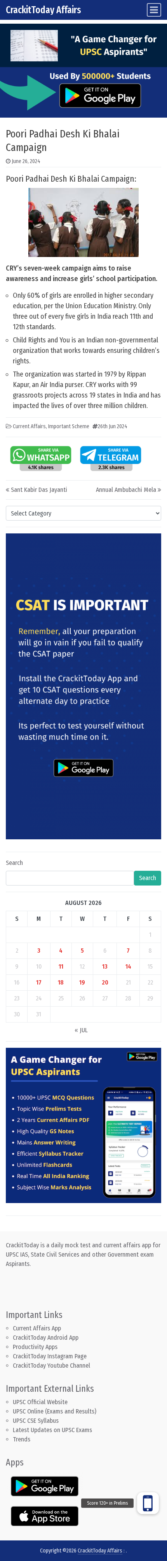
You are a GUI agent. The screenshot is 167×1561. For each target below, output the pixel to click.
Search (14, 862)
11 (61, 966)
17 (39, 982)
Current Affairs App (37, 1328)
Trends (21, 1439)
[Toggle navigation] (154, 10)
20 (105, 982)
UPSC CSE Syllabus (36, 1420)
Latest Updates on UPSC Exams (52, 1430)
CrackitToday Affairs (43, 10)
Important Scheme (68, 426)
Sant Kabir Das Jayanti (39, 489)
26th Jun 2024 (112, 426)
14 (128, 966)
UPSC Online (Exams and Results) (54, 1411)
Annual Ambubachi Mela (126, 489)
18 (61, 982)
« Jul (81, 1030)
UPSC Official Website (40, 1402)
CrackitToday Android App (45, 1337)
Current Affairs (29, 426)
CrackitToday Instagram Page (50, 1356)
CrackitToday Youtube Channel (51, 1365)
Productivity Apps (35, 1347)
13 (105, 966)
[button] (148, 1503)
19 (82, 982)
